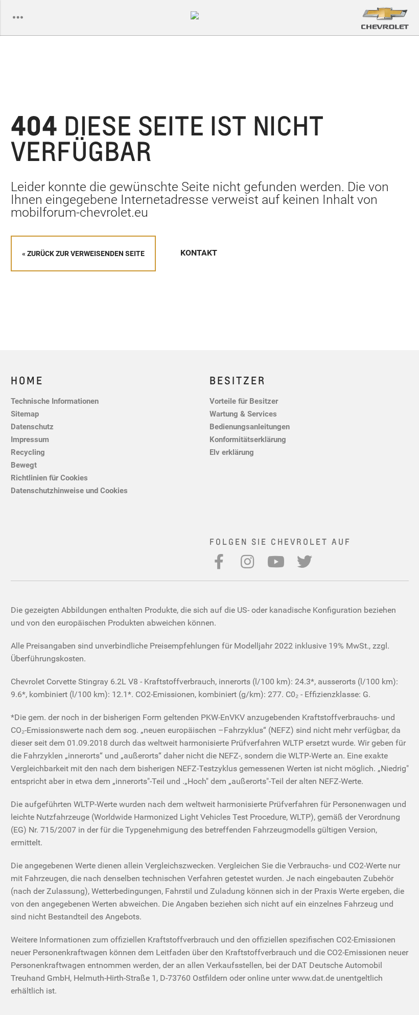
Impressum (30, 439)
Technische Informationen (55, 401)
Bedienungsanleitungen (250, 426)
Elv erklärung (232, 452)
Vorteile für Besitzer (244, 401)
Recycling (28, 452)
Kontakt (198, 252)
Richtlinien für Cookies (49, 477)
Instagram (247, 561)
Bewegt (24, 464)
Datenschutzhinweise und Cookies (69, 490)
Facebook (219, 561)
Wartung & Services (243, 413)
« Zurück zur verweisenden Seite (83, 253)
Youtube (276, 561)
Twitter (304, 561)
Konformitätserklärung (248, 439)
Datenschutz (32, 426)
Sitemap (25, 413)
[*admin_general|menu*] (18, 18)
